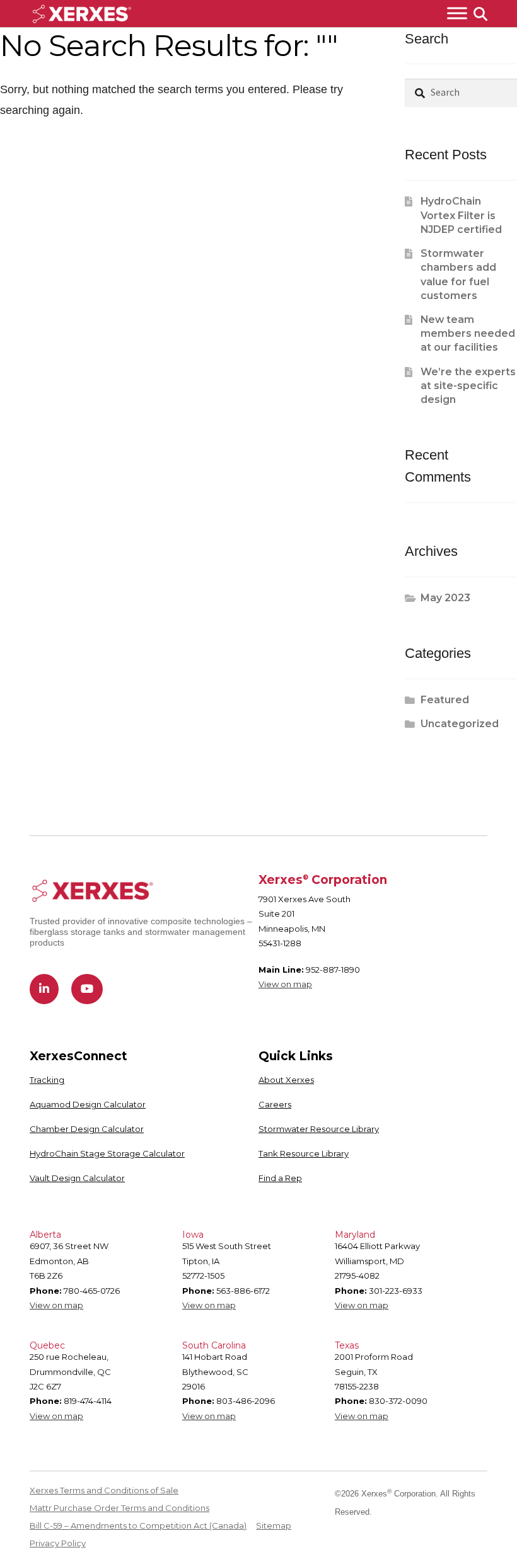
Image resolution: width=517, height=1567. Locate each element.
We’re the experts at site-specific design (468, 386)
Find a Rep (280, 1178)
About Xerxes (286, 1080)
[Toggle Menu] (457, 14)
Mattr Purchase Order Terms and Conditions (119, 1508)
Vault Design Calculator (77, 1178)
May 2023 (445, 598)
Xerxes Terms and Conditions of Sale (104, 1490)
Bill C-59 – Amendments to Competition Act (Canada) (138, 1525)
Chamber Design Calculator (87, 1129)
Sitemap (273, 1525)
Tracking (47, 1080)
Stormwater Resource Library (318, 1129)
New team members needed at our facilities (468, 334)
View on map (285, 984)
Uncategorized (460, 724)
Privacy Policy (58, 1543)
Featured (445, 700)
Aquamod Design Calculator (88, 1104)
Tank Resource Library (303, 1153)
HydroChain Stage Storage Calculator (107, 1153)
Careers (274, 1104)
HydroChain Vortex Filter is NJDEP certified (461, 215)
